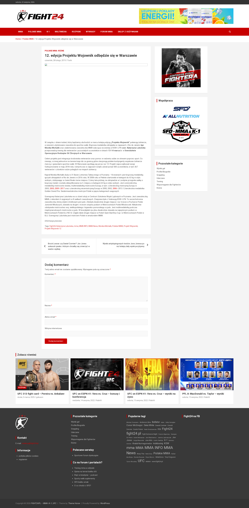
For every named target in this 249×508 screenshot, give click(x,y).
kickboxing (158, 443)
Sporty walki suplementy (84, 478)
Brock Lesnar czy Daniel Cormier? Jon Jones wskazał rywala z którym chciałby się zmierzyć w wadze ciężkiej (69, 246)
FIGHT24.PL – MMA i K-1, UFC (43, 503)
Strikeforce (159, 457)
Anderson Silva (145, 422)
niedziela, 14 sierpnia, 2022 (83, 400)
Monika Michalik (105, 226)
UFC (141, 461)
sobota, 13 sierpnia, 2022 (137, 400)
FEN (159, 429)
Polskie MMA (35, 32)
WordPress (105, 503)
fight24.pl (133, 433)
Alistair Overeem (132, 422)
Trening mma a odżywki (84, 468)
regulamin (23, 459)
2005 (52, 188)
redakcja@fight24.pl (30, 443)
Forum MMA (107, 32)
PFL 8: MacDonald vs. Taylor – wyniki (203, 393)
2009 (57, 188)
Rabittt (99, 400)
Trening (160, 181)
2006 (115, 188)
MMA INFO (83, 226)
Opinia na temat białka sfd (85, 471)
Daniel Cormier (160, 425)
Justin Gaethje (158, 440)
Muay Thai (140, 454)
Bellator (156, 422)
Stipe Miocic (150, 457)
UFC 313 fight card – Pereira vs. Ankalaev (41, 393)
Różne (61, 51)
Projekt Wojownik (131, 226)
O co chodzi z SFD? (82, 485)
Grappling (161, 175)
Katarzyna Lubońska (64, 226)
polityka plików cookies (28, 456)
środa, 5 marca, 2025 (26, 397)
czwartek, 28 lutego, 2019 (55, 60)
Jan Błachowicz (151, 437)
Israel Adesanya (139, 437)
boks (162, 422)
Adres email (50, 317)
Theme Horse (74, 503)
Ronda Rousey (139, 457)
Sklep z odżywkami (128, 32)
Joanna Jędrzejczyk (164, 437)
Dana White (149, 425)
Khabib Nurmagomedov (142, 443)
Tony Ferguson (170, 457)
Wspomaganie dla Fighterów (169, 185)
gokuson (39, 397)
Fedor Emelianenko (150, 429)
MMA (20, 32)
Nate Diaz (149, 454)
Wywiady (90, 32)
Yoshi (69, 60)
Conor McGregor (134, 425)
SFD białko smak (81, 482)
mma (76, 226)
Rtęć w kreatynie (81, 475)
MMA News (93, 226)
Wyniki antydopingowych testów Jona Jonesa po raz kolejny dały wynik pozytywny (123, 245)
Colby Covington (170, 422)
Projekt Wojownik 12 (53, 229)
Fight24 (53, 226)
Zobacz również (26, 354)
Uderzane (161, 178)
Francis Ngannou (164, 434)
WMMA (148, 461)
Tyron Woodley (131, 461)
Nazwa (48, 305)
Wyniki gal (161, 168)
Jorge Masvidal (138, 440)
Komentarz (50, 274)
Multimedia (61, 32)
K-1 (48, 32)
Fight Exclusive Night (149, 434)
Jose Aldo (148, 440)
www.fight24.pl (157, 461)
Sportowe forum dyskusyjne (86, 455)
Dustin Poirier (138, 429)
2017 (62, 188)
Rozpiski (76, 32)
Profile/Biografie (163, 172)
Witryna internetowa (53, 328)
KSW (166, 443)
